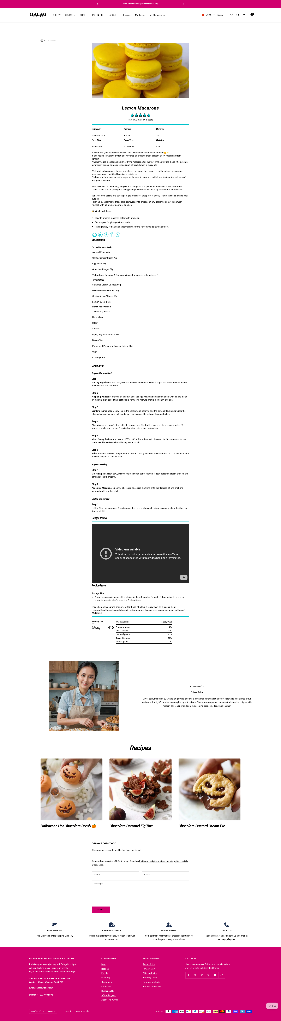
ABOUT (113, 15)
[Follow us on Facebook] (188, 975)
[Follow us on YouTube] (215, 975)
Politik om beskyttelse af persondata (156, 861)
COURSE (69, 15)
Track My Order (150, 977)
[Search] (238, 15)
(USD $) (208, 15)
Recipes (127, 15)
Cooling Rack (98, 357)
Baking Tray (97, 340)
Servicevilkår (182, 861)
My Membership (157, 15)
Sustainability (107, 991)
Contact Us (106, 986)
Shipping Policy (150, 973)
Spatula (96, 328)
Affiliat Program (108, 995)
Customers (106, 982)
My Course (140, 15)
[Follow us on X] (195, 975)
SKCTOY (57, 15)
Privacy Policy (149, 969)
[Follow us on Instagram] (202, 975)
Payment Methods (151, 982)
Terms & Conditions (152, 986)
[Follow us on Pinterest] (208, 975)
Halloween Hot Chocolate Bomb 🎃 (68, 826)
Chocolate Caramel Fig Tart (131, 826)
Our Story (105, 977)
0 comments (50, 40)
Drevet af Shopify (82, 1011)
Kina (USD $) (36, 1011)
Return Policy (149, 964)
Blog (103, 964)
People (104, 973)
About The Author (109, 1000)
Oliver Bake (197, 692)
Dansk (220, 15)
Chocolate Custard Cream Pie (202, 826)
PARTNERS (97, 15)
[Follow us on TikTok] (221, 975)
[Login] (244, 15)
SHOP (83, 15)
